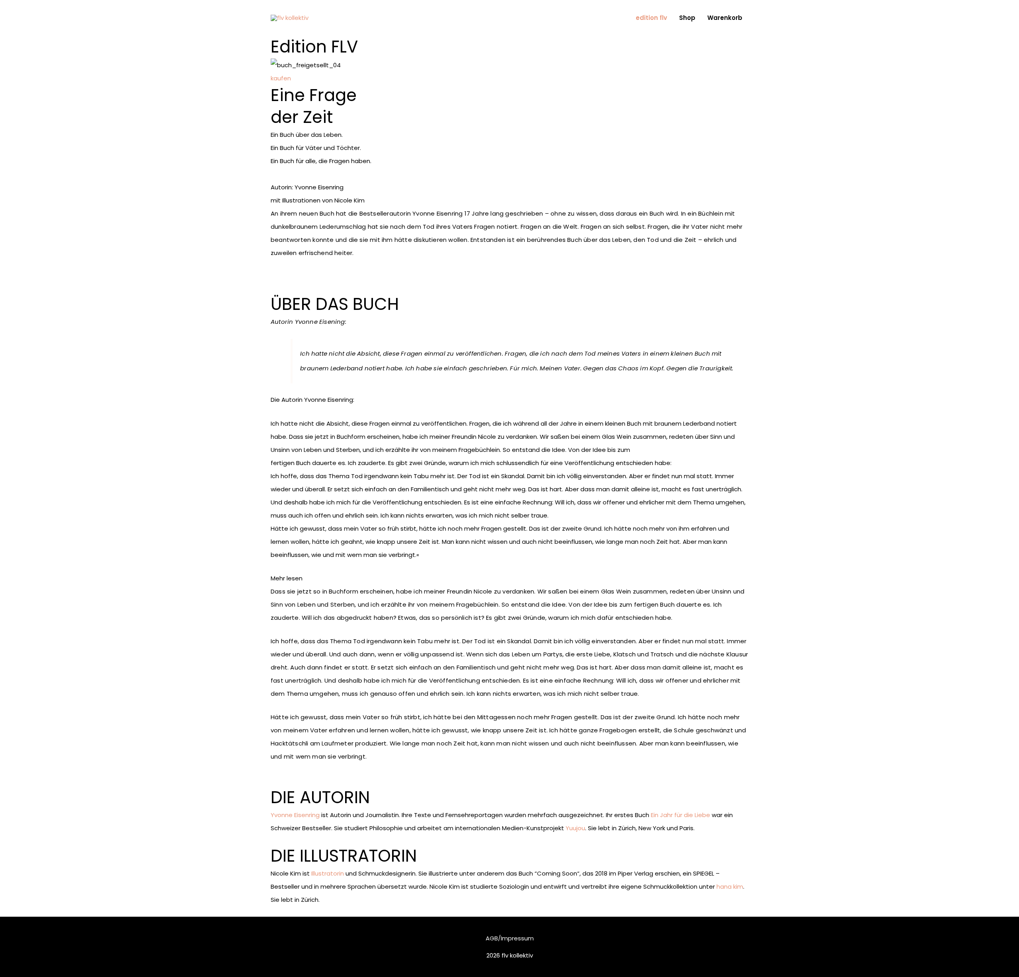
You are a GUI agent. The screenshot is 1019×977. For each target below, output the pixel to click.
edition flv (651, 18)
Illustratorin (327, 873)
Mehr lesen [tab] (287, 578)
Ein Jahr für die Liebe (680, 815)
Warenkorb (724, 18)
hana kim (729, 886)
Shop (687, 18)
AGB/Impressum (510, 938)
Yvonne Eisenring (295, 815)
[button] (281, 78)
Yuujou (575, 828)
